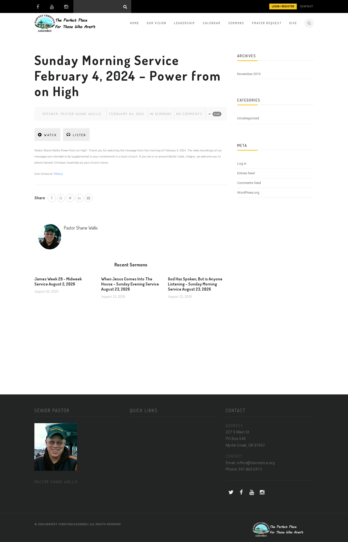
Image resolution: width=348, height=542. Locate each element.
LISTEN (79, 135)
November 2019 (248, 74)
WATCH (50, 135)
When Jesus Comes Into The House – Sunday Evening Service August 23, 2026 (130, 284)
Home (134, 23)
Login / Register (283, 6)
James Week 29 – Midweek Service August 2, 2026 (58, 281)
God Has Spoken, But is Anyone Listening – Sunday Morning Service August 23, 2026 (195, 284)
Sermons (236, 23)
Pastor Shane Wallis (81, 114)
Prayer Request (267, 23)
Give (293, 23)
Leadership (184, 23)
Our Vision (156, 23)
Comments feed (249, 183)
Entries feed (246, 173)
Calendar (212, 23)
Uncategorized (248, 118)
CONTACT (306, 6)
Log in (241, 163)
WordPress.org (248, 192)
